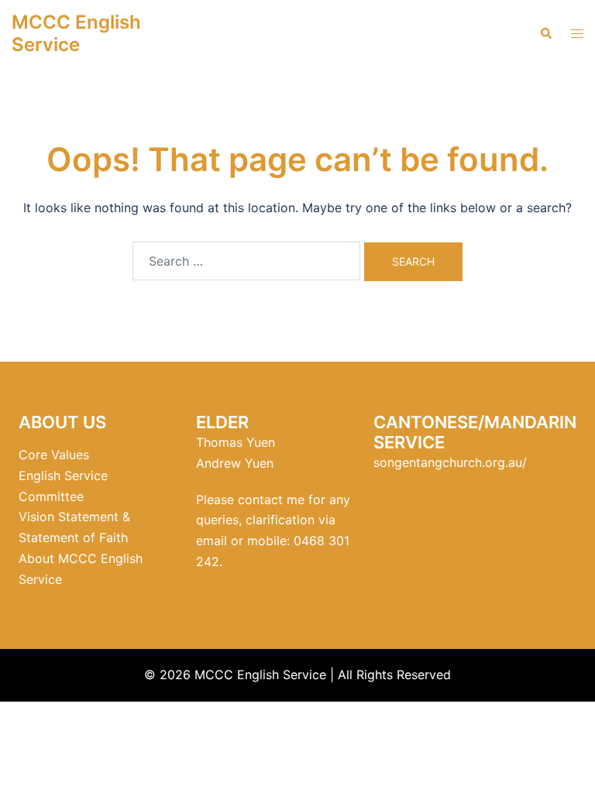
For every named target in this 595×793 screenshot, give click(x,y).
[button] (545, 34)
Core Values (54, 454)
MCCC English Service (76, 33)
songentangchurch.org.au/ (450, 462)
